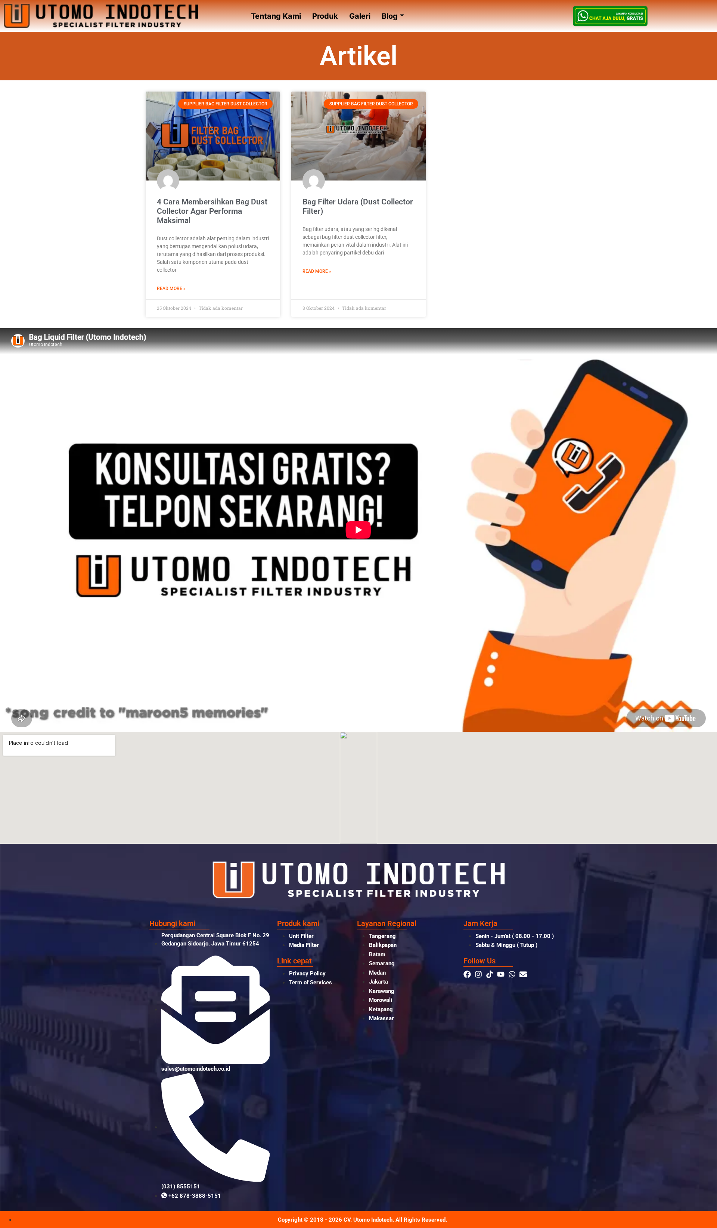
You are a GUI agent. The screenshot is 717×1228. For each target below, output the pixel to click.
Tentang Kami (276, 16)
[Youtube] (501, 974)
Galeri (359, 16)
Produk (325, 16)
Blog (390, 16)
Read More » (171, 288)
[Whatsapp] (512, 974)
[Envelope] (523, 974)
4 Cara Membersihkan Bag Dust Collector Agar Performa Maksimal (212, 211)
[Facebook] (467, 974)
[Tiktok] (489, 974)
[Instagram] (478, 974)
